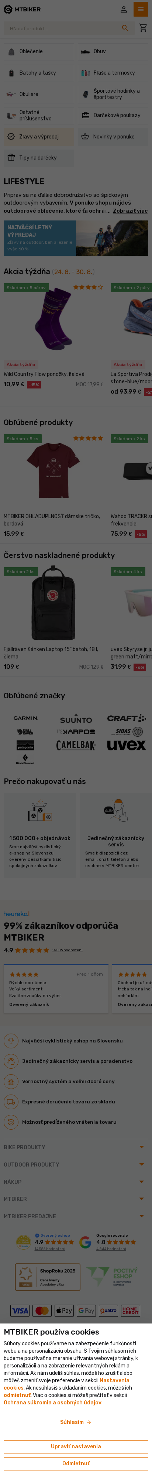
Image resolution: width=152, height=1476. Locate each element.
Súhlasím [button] (76, 1422)
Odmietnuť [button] (76, 1463)
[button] (17, 1395)
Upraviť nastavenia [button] (76, 1447)
